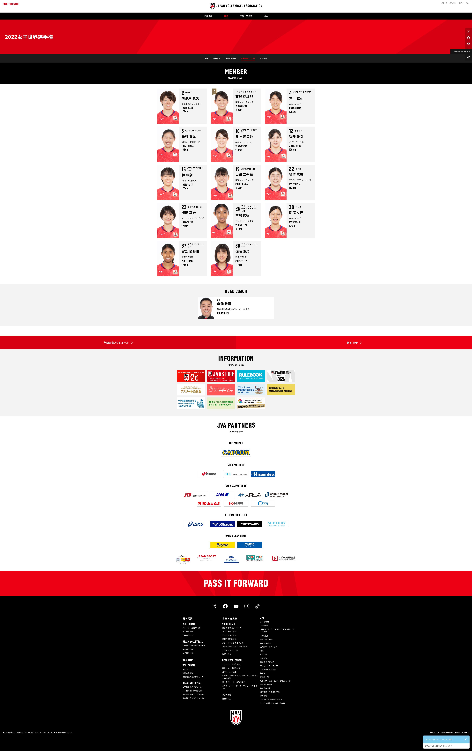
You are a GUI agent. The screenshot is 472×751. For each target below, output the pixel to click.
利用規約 (20, 732)
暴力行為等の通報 (60, 732)
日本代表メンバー (248, 58)
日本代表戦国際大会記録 (192, 690)
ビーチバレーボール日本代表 (194, 645)
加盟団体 (263, 654)
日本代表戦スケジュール (192, 687)
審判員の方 (226, 698)
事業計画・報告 (266, 639)
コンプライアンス (267, 662)
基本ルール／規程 (229, 671)
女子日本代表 (188, 635)
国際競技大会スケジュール (193, 694)
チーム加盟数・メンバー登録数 (272, 703)
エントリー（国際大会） (232, 668)
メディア (444, 3)
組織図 (262, 673)
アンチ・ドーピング (230, 650)
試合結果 (263, 58)
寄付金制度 (264, 621)
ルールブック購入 (229, 635)
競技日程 (217, 58)
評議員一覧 (264, 677)
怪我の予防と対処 (229, 639)
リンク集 (38, 732)
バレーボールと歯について (232, 643)
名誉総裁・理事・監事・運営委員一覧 (275, 680)
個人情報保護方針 (9, 732)
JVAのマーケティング (268, 647)
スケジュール (188, 669)
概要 (206, 58)
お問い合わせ (47, 732)
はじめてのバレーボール (232, 628)
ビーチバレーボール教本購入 (233, 682)
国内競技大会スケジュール (193, 677)
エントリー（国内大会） (232, 664)
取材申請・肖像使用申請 (270, 692)
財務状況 (263, 658)
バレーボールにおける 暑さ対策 (235, 646)
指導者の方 (226, 695)
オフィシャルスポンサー (270, 665)
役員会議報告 (265, 688)
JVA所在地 (264, 635)
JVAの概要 (264, 625)
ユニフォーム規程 (229, 631)
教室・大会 (226, 654)
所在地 (69, 732)
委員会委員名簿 (266, 684)
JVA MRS (453, 3)
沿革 (262, 650)
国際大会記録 (188, 673)
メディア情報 (230, 58)
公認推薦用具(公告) (268, 669)
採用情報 (263, 695)
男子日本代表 (188, 631)
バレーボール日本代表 (191, 628)
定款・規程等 (265, 643)
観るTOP (188, 660)
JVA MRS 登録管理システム (271, 699)
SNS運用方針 (28, 732)
